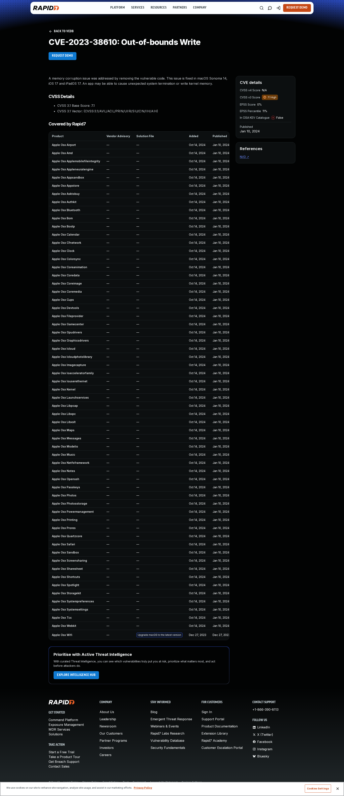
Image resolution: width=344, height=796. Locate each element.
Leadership (108, 719)
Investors (107, 748)
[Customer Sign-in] (278, 8)
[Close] (337, 788)
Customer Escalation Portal (222, 748)
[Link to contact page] (270, 8)
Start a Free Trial (61, 752)
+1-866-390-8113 (265, 710)
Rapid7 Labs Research (167, 733)
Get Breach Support (64, 762)
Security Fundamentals (167, 748)
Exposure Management (66, 725)
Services (137, 7)
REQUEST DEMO (62, 55)
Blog (153, 712)
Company (199, 7)
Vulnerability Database (167, 741)
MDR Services (59, 729)
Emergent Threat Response (171, 719)
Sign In (206, 712)
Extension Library (214, 733)
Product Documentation (219, 726)
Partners (180, 7)
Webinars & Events (164, 726)
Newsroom (108, 726)
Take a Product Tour (64, 757)
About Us (107, 712)
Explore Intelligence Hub (76, 675)
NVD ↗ (244, 156)
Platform (117, 7)
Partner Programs (113, 741)
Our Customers (111, 733)
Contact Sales (59, 766)
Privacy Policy (143, 787)
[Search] (261, 8)
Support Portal (212, 719)
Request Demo (297, 7)
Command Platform (63, 720)
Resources (159, 7)
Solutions (56, 734)
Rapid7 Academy (214, 741)
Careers (105, 755)
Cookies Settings (318, 788)
